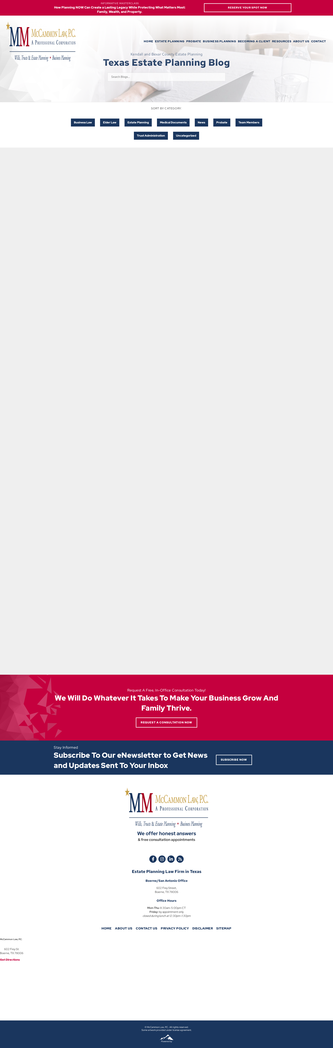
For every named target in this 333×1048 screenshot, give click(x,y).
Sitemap (224, 928)
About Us (301, 41)
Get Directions (10, 960)
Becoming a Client (254, 41)
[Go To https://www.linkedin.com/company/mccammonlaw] (171, 859)
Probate (193, 41)
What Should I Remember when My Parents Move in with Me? (87, 336)
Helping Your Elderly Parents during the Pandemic (162, 583)
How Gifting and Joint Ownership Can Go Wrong (166, 215)
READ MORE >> (68, 243)
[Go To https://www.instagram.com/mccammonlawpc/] (162, 859)
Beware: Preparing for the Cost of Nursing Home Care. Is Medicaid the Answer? (241, 217)
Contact (318, 41)
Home (148, 41)
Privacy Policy (175, 928)
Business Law (83, 122)
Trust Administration (151, 135)
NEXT (173, 657)
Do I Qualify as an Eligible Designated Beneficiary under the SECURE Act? (163, 338)
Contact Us (146, 928)
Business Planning (219, 41)
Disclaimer (202, 928)
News (201, 122)
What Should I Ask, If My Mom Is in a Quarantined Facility (88, 456)
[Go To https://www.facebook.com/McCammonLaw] (153, 859)
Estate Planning (170, 41)
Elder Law (109, 122)
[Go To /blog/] (180, 859)
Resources (281, 41)
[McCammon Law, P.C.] (40, 41)
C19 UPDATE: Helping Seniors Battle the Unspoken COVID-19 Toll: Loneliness (164, 458)
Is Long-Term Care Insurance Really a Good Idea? (238, 336)
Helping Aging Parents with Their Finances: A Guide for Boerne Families (89, 217)
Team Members (248, 122)
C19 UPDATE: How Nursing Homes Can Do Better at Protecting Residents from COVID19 (243, 458)
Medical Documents (173, 122)
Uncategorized (186, 135)
